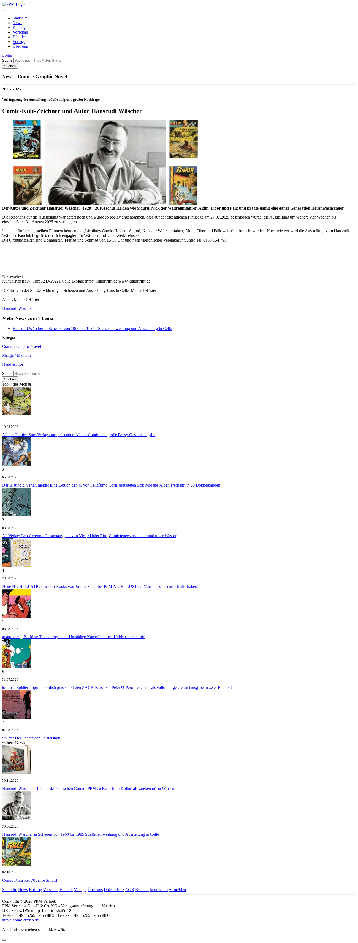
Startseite (20, 18)
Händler (19, 37)
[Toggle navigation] (4, 10)
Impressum (159, 889)
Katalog (19, 27)
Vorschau (20, 32)
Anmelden (177, 889)
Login (7, 55)
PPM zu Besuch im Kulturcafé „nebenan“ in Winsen (88, 788)
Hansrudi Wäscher (17, 308)
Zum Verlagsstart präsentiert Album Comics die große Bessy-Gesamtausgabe (78, 435)
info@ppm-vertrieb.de (20, 920)
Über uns (20, 46)
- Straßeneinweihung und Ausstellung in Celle (92, 328)
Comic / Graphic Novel (21, 346)
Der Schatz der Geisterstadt (31, 738)
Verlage (19, 41)
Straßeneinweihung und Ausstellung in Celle (80, 834)
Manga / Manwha (16, 355)
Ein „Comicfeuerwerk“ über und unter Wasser (89, 536)
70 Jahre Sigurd (29, 880)
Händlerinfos (13, 364)
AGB (129, 889)
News (17, 22)
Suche (7, 60)
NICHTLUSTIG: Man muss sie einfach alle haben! (100, 586)
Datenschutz (114, 889)
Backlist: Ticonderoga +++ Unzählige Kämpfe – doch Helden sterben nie (73, 637)
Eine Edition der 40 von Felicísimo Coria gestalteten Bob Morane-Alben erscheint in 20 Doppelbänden (111, 485)
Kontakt (142, 889)
